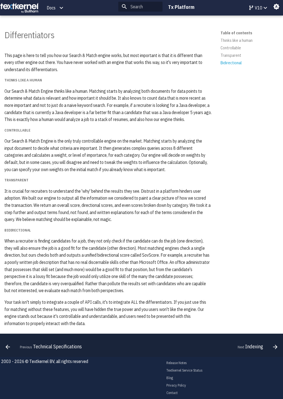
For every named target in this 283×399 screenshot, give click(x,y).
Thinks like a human (237, 40)
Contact (172, 392)
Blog (169, 377)
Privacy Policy (176, 385)
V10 (258, 8)
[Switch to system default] (276, 7)
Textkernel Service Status (184, 370)
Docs (51, 8)
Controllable (231, 47)
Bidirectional (231, 62)
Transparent (231, 55)
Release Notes (176, 363)
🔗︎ (61, 35)
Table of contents (236, 32)
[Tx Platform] (19, 8)
